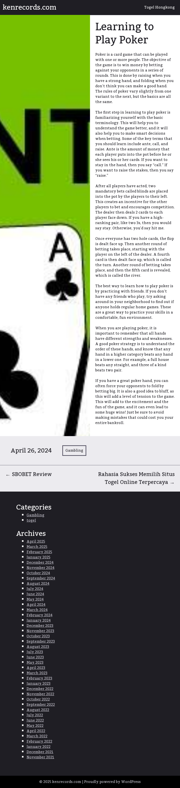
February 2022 (39, 741)
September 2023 (41, 641)
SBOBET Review (28, 474)
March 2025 (37, 546)
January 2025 (38, 557)
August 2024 (38, 583)
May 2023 (35, 662)
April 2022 (36, 731)
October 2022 (38, 699)
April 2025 (36, 541)
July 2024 (35, 588)
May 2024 (35, 599)
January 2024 (39, 620)
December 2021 (40, 752)
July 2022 (35, 715)
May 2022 (35, 725)
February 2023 (39, 678)
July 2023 (35, 652)
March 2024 (37, 609)
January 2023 (38, 683)
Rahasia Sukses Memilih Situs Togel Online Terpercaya (136, 478)
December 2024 (40, 562)
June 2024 (35, 594)
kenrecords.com (29, 7)
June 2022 (35, 720)
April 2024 (36, 604)
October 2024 (38, 573)
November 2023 (40, 631)
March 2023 (37, 673)
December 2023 (40, 625)
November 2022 (40, 694)
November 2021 (40, 757)
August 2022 (38, 709)
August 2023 (38, 646)
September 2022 (41, 704)
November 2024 (40, 567)
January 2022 (38, 746)
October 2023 (38, 636)
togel (31, 520)
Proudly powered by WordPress (112, 781)
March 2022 (37, 736)
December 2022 (40, 688)
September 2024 (41, 578)
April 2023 (36, 667)
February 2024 (39, 615)
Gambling (74, 450)
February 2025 (39, 552)
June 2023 (35, 657)
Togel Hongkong (159, 7)
